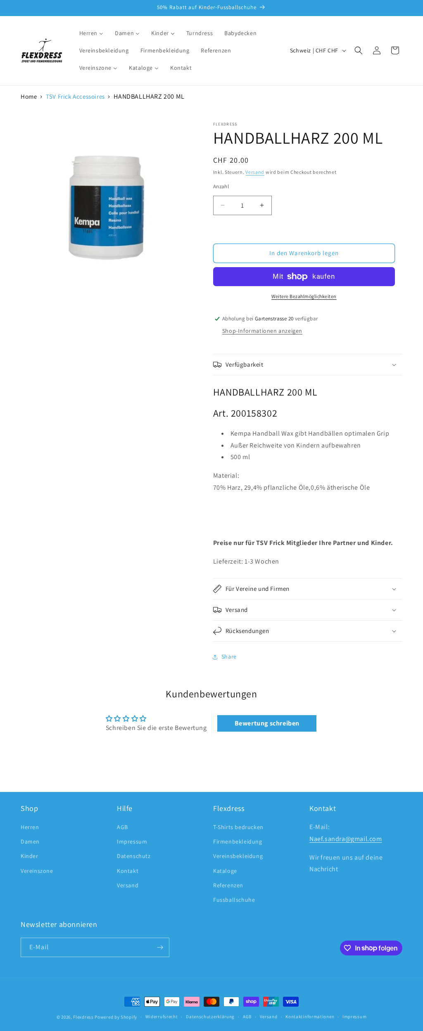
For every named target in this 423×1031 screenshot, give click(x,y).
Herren (30, 827)
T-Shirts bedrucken (238, 827)
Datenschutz (134, 856)
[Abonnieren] (160, 947)
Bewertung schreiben (267, 723)
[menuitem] (91, 33)
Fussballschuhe (234, 899)
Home (29, 96)
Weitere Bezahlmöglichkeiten (304, 296)
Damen (30, 841)
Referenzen (228, 885)
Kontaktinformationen (309, 1016)
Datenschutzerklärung (210, 1016)
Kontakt (127, 871)
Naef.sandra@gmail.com (345, 838)
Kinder (29, 856)
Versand (254, 172)
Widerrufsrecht (161, 1016)
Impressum (132, 841)
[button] (358, 50)
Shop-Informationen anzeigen (262, 330)
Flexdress (83, 1017)
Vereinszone (37, 871)
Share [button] (229, 656)
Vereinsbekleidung (238, 856)
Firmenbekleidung (237, 841)
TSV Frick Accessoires (75, 96)
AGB (122, 827)
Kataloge (225, 871)
